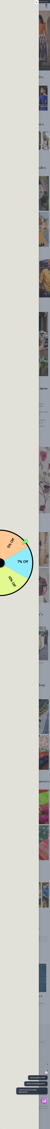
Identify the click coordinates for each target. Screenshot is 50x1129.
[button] (44, 1101)
